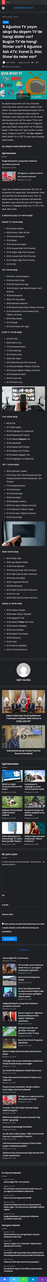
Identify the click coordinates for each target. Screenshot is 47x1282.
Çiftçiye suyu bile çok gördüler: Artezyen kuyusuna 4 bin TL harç (28, 1030)
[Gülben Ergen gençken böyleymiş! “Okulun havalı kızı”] (35, 828)
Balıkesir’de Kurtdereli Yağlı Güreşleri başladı (12, 812)
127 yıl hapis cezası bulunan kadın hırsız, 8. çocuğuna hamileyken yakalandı (30, 968)
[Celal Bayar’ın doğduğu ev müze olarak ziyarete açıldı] (35, 776)
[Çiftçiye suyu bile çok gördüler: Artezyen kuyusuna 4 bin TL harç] (9, 1031)
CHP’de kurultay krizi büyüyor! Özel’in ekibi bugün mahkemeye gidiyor (22, 1144)
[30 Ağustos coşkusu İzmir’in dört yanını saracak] (9, 176)
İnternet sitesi (7, 914)
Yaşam (15, 17)
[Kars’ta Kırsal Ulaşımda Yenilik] (9, 980)
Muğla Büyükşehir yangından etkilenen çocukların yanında (20, 1004)
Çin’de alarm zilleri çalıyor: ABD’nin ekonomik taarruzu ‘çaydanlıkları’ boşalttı (23, 1135)
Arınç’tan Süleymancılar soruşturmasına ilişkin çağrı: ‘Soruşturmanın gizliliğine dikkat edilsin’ (31, 992)
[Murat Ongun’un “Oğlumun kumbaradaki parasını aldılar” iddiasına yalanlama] (9, 1016)
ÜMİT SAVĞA (10, 63)
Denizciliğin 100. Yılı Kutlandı (15, 958)
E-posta (6, 905)
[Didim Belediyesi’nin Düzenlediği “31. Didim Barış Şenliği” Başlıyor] (12, 828)
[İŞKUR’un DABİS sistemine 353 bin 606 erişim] (12, 776)
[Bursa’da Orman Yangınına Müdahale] (9, 1043)
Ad (4, 895)
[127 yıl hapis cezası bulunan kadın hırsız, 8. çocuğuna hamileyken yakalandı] (9, 968)
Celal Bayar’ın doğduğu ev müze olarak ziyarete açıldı (34, 786)
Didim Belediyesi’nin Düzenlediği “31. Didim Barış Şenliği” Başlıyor (12, 838)
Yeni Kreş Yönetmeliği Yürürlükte (17, 1127)
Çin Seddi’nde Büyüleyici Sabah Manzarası (22, 1070)
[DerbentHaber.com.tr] (24, 7)
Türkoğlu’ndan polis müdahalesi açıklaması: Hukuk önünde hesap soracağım (23, 1062)
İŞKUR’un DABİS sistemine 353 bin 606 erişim (12, 786)
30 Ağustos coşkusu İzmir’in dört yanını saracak (31, 1097)
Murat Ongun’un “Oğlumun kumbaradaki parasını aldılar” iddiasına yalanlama (30, 1017)
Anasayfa (8, 17)
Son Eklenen (23, 950)
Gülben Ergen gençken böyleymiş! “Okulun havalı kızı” (35, 838)
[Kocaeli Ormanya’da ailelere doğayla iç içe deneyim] (35, 802)
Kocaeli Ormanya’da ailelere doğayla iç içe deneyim (35, 812)
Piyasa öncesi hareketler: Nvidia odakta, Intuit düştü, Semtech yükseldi (21, 1088)
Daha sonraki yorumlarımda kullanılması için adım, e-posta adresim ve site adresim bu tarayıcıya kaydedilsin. (23, 928)
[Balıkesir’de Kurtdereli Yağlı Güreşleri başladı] (12, 802)
